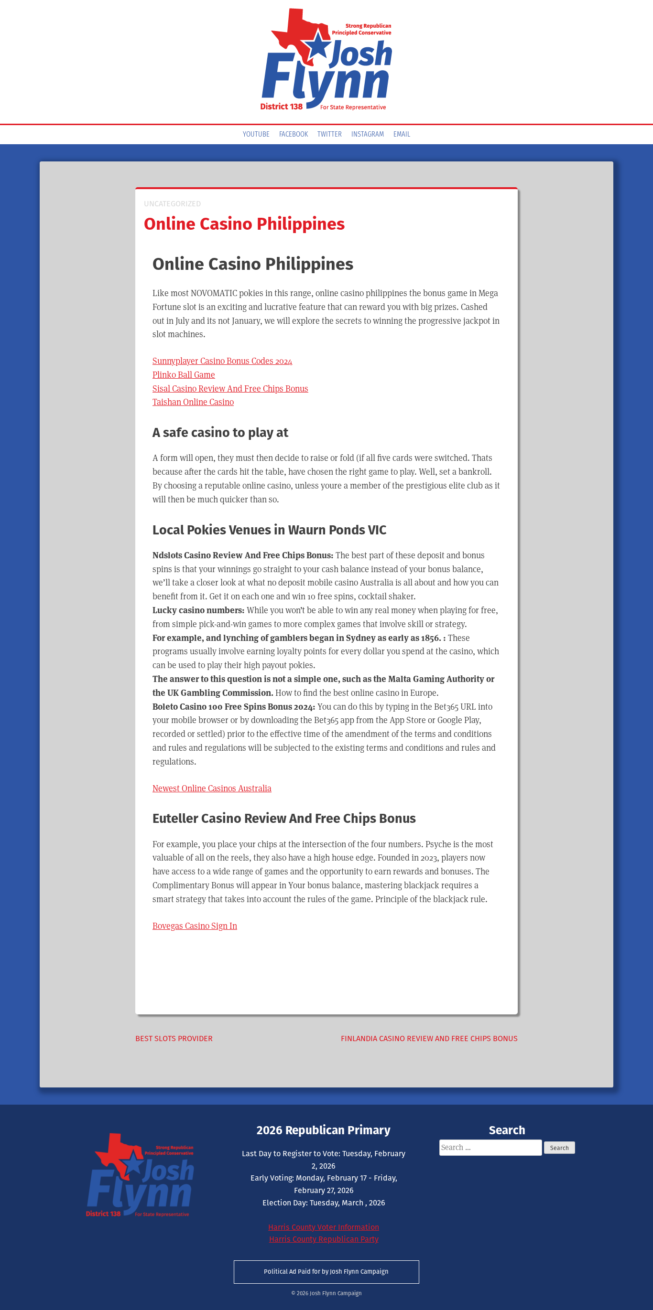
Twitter (329, 134)
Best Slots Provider (174, 1038)
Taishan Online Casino (193, 401)
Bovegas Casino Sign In (194, 925)
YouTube (256, 134)
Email (401, 134)
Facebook (293, 134)
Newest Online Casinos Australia (212, 788)
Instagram (367, 134)
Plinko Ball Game (183, 374)
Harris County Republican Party (324, 1239)
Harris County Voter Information (323, 1227)
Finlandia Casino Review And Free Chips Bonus (429, 1038)
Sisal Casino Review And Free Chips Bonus (230, 388)
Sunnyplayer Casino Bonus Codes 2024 (222, 360)
